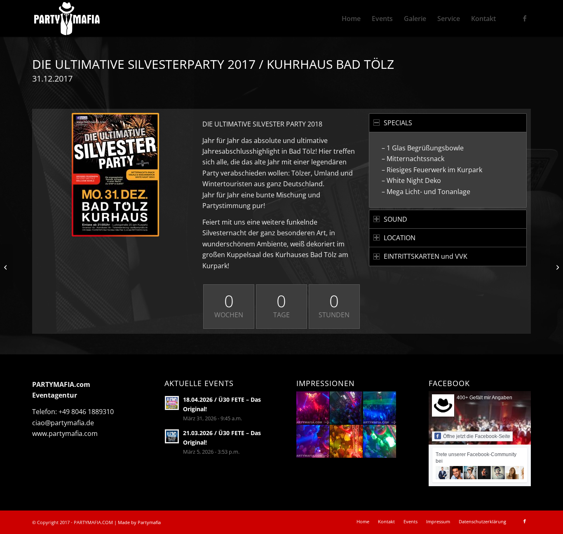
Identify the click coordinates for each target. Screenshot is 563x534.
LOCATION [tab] (399, 237)
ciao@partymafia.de (63, 422)
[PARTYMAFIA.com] (66, 18)
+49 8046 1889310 (86, 411)
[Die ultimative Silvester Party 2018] (115, 175)
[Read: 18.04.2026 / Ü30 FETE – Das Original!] (171, 403)
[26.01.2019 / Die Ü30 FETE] (556, 267)
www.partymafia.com (65, 433)
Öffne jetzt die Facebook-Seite (476, 436)
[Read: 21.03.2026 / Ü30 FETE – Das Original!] (171, 436)
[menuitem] (351, 18)
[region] (448, 169)
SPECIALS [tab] (398, 122)
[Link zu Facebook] (524, 18)
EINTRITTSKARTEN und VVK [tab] (425, 256)
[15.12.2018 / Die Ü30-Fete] (6, 267)
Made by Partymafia (139, 522)
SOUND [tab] (395, 219)
